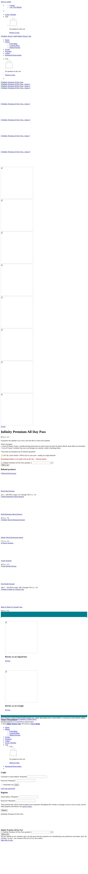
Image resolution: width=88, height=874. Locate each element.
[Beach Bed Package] (17, 473)
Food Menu (13, 44)
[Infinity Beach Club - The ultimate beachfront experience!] (16, 36)
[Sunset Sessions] (17, 543)
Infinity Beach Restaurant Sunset (12, 537)
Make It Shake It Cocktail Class (11, 607)
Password (8, 781)
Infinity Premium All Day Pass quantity (16, 463)
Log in (16, 785)
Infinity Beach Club (13, 724)
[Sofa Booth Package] (17, 566)
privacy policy (27, 806)
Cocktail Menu (14, 46)
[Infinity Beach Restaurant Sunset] (17, 520)
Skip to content (6, 2)
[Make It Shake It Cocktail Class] (17, 589)
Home (7, 40)
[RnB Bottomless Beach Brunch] (17, 496)
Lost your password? (8, 788)
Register (4, 810)
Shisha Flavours (14, 47)
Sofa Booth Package (8, 584)
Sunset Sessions (6, 561)
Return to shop (14, 33)
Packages (8, 51)
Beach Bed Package (7, 491)
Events (7, 49)
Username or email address (14, 777)
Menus (7, 42)
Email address (9, 797)
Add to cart (5, 465)
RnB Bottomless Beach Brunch (11, 514)
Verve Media (35, 724)
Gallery (7, 53)
